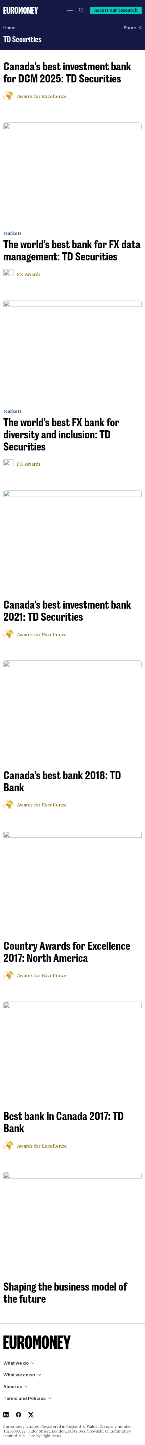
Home (9, 27)
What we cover (19, 1374)
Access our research (116, 10)
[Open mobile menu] (70, 10)
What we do (16, 1363)
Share (130, 27)
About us (12, 1386)
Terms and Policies (24, 1398)
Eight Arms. (51, 1435)
